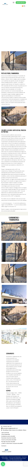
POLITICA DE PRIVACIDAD (15, 457)
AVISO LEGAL (4, 457)
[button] (14, 226)
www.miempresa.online (17, 460)
